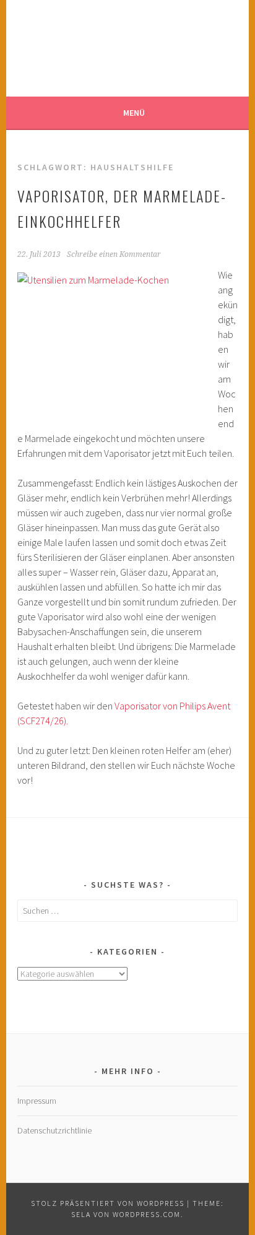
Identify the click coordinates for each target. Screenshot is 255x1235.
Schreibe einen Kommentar (114, 254)
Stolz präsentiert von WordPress (107, 1203)
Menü (134, 112)
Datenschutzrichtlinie (54, 1130)
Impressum (36, 1100)
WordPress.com (147, 1214)
